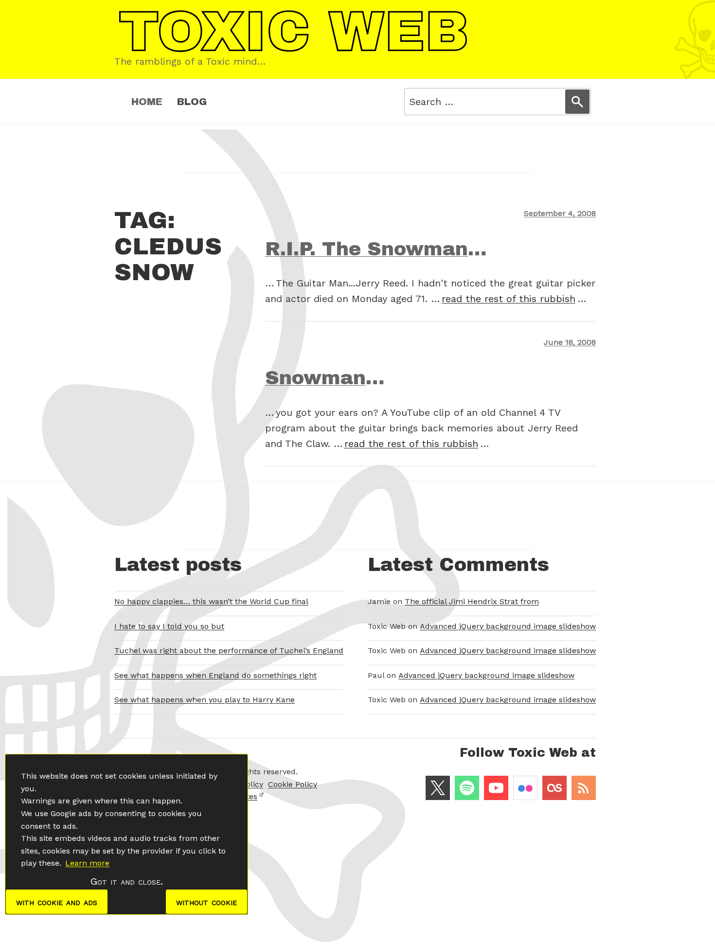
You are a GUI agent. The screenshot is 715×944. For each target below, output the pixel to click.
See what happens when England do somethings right (215, 675)
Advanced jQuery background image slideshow (508, 626)
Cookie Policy (292, 784)
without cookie (206, 902)
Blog (192, 101)
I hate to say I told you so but (169, 626)
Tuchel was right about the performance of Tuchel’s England (228, 650)
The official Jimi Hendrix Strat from (472, 601)
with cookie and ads (56, 902)
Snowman (315, 378)
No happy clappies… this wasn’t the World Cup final (211, 601)
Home (146, 101)
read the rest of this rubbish (508, 298)
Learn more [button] (87, 863)
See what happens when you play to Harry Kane (204, 699)
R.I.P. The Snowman (366, 249)
